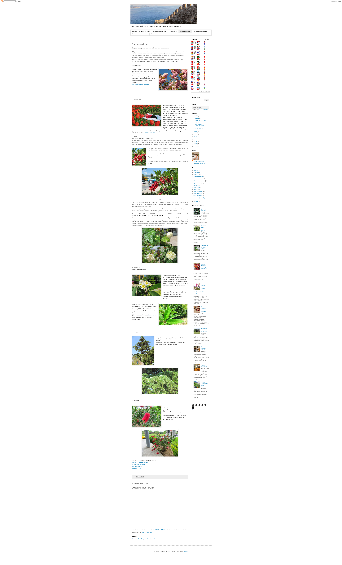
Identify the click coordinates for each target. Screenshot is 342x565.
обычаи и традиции (199, 181)
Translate (205, 109)
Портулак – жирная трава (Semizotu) (204, 228)
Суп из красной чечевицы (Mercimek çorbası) (204, 267)
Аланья (196, 170)
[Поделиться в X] (140, 476)
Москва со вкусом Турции (160, 31)
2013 (195, 144)
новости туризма (198, 178)
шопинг (196, 201)
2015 (195, 139)
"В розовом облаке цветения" (141, 84)
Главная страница (160, 529)
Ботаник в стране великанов (140, 462)
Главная (134, 31)
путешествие (197, 183)
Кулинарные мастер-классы (140, 34)
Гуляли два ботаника (138, 464)
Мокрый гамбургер (204, 365)
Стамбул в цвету (137, 468)
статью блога (152, 315)
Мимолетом (173, 31)
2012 (195, 146)
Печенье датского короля (203, 348)
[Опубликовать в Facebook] (142, 476)
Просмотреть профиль (198, 163)
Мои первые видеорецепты (200, 124)
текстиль (196, 189)
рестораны (197, 187)
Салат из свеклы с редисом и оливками (201, 121)
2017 (195, 134)
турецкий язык (198, 195)
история (196, 174)
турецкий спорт (198, 193)
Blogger (185, 551)
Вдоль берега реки (137, 466)
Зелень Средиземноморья (204, 383)
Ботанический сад (185, 31)
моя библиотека (198, 176)
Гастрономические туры (200, 31)
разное (196, 185)
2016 (195, 136)
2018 (195, 132)
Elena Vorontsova (199, 161)
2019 (195, 116)
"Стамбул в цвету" (149, 132)
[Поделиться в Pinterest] (143, 476)
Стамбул (196, 172)
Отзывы (153, 34)
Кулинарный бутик (144, 31)
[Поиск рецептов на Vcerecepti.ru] (198, 409)
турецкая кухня (198, 191)
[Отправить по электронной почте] (137, 476)
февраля (198, 128)
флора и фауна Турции (200, 198)
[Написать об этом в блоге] (138, 476)
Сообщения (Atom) (147, 532)
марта (197, 118)
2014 (195, 141)
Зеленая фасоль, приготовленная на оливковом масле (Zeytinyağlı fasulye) (201, 288)
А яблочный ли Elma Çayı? (204, 247)
